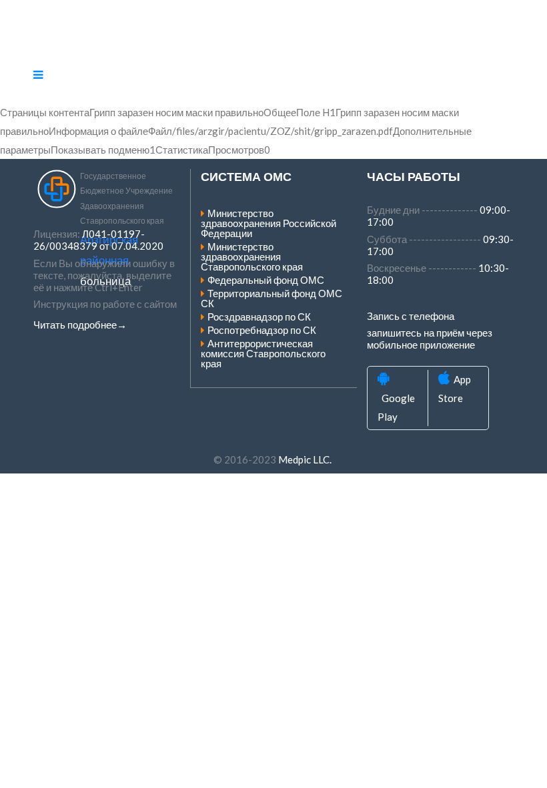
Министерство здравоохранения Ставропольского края (252, 256)
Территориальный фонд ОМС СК (271, 298)
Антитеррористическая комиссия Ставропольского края (263, 353)
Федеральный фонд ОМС (265, 280)
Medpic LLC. (305, 459)
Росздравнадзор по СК (259, 317)
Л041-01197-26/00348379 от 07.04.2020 (98, 240)
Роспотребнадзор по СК (261, 330)
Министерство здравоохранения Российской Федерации (268, 223)
